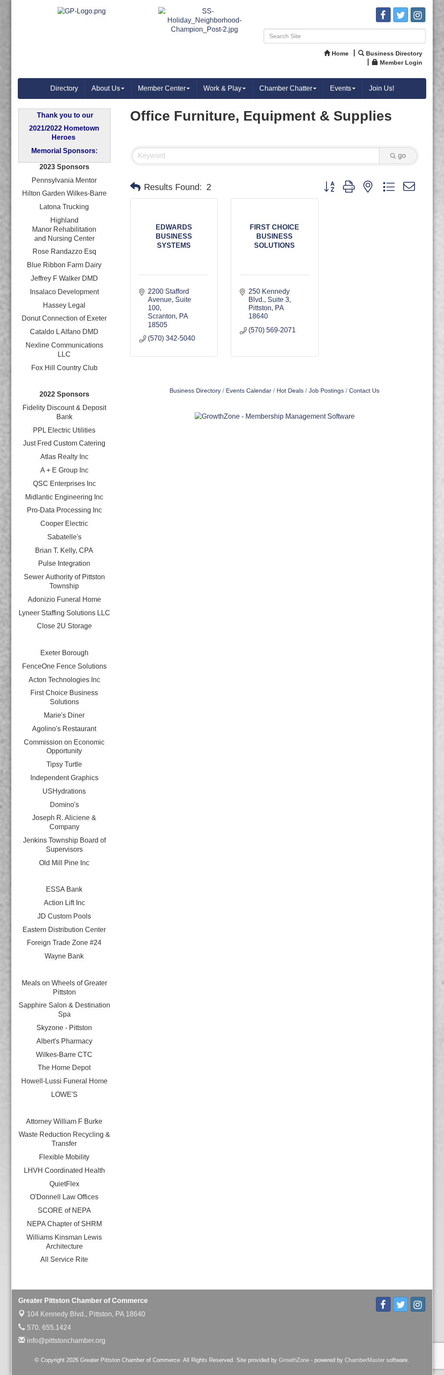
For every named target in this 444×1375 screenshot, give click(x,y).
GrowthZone (294, 1360)
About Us (105, 88)
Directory (64, 88)
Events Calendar (248, 390)
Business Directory (195, 390)
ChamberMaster (365, 1360)
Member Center (162, 88)
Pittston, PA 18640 (86, 1314)
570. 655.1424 (48, 1327)
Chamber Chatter (285, 88)
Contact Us (364, 390)
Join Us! (381, 88)
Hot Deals (290, 390)
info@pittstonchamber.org (65, 1340)
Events (340, 88)
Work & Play (222, 88)
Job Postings (326, 390)
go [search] (402, 155)
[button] (135, 187)
